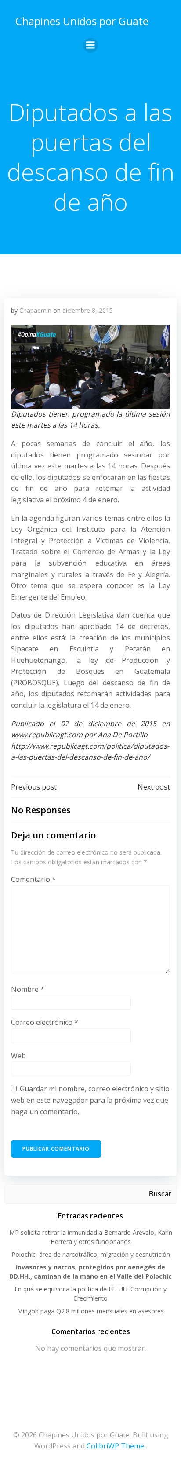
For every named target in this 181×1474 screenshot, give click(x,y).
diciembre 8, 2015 (87, 310)
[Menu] (90, 45)
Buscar (160, 1194)
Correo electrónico (44, 1022)
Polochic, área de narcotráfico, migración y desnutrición (90, 1254)
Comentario (33, 879)
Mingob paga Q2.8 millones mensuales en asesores (90, 1311)
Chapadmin (35, 310)
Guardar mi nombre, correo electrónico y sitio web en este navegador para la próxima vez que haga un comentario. (90, 1100)
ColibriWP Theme (115, 1446)
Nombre (27, 989)
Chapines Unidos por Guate (81, 21)
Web (18, 1056)
